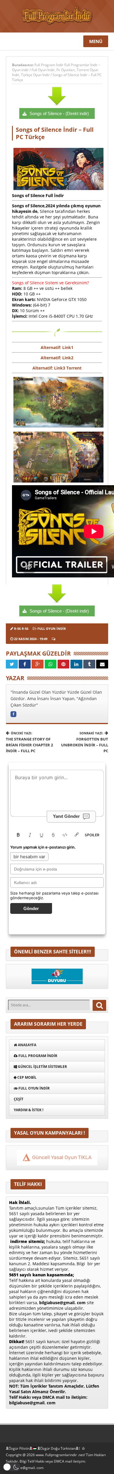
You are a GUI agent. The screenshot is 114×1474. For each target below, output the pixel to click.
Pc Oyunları (65, 69)
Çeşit (18, 1099)
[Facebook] (25, 664)
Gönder (31, 908)
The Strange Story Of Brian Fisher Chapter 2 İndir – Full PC (29, 742)
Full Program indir (37, 1055)
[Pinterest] (64, 664)
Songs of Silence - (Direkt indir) (59, 113)
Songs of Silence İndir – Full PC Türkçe (55, 133)
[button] (11, 1467)
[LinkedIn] (76, 664)
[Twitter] (12, 664)
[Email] (102, 664)
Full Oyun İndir (43, 69)
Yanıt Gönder (66, 816)
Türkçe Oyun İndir (35, 74)
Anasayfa (26, 1044)
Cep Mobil (26, 1077)
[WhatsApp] (51, 664)
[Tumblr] (89, 664)
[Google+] (38, 664)
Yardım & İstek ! (28, 1109)
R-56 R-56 (21, 628)
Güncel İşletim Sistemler (42, 1066)
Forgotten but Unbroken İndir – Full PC (84, 742)
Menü (95, 41)
